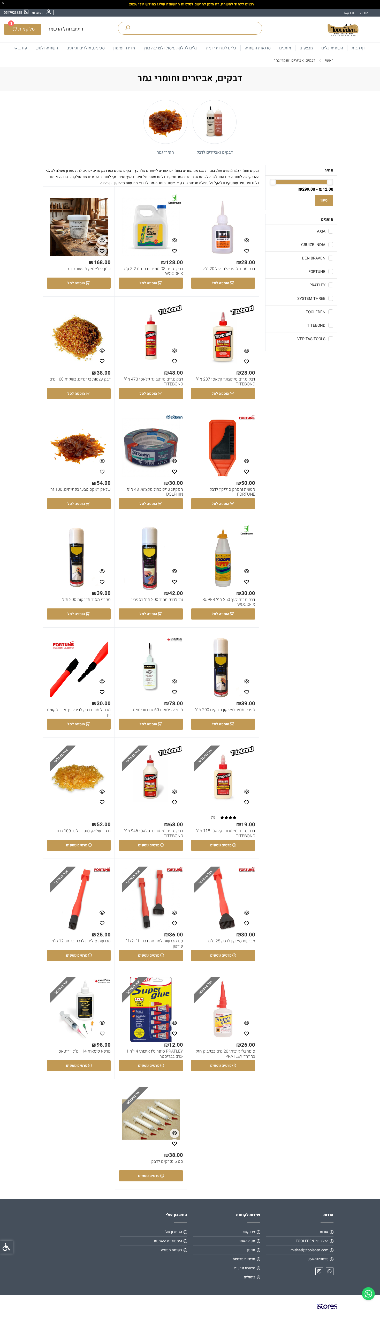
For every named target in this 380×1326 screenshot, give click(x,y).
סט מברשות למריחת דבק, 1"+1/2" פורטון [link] (154, 944)
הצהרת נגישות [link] (244, 1268)
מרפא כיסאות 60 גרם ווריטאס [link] (158, 709)
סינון (324, 200)
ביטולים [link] (249, 1277)
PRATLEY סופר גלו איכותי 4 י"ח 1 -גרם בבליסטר (154, 1054)
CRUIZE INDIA (313, 245)
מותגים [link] (285, 48)
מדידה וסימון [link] (124, 48)
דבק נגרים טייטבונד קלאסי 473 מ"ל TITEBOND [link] (153, 382)
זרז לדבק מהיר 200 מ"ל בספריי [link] (157, 599)
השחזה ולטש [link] (46, 48)
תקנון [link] (251, 1250)
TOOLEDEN (315, 312)
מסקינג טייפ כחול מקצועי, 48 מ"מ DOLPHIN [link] (155, 492)
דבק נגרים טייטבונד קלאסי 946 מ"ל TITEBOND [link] (153, 833)
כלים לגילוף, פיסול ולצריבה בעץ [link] (170, 48)
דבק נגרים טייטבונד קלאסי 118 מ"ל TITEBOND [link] (225, 833)
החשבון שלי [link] (173, 1232)
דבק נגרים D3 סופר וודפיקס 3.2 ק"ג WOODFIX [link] (153, 271)
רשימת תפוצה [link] (171, 1250)
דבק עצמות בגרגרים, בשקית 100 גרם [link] (80, 379)
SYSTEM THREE (311, 298)
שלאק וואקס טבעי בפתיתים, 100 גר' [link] (80, 489)
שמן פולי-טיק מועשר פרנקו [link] (88, 268)
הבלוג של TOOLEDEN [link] (312, 1241)
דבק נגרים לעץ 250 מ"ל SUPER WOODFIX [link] (228, 602)
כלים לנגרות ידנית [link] (221, 48)
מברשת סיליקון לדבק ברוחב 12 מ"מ (81, 941)
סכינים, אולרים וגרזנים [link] (85, 48)
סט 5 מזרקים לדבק (167, 1161)
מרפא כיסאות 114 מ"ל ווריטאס (84, 1051)
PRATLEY (317, 285)
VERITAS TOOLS (311, 339)
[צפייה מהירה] (246, 240)
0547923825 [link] (318, 1259)
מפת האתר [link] (247, 1241)
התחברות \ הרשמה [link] (65, 29)
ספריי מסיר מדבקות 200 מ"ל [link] (86, 599)
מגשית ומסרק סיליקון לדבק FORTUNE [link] (232, 492)
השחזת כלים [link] (332, 48)
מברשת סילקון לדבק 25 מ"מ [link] (231, 941)
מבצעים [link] (306, 48)
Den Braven (313, 258)
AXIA (321, 231)
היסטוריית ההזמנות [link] (168, 1241)
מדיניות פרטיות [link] (244, 1259)
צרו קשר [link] (348, 12)
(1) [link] (213, 817)
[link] (368, 1293)
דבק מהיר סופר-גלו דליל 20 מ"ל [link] (229, 268)
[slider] (330, 182)
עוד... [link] (22, 48)
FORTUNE (316, 271)
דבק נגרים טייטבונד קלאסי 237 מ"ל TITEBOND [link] (225, 382)
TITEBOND (316, 325)
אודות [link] (364, 12)
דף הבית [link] (359, 48)
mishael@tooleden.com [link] (309, 1250)
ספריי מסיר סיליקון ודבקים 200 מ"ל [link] (225, 709)
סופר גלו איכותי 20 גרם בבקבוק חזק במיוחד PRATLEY (225, 1054)
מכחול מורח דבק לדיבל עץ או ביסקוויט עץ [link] (79, 712)
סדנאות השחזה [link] (258, 48)
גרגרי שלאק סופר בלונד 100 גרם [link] (84, 831)
